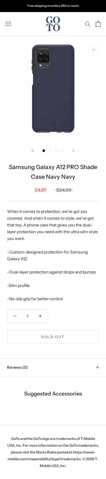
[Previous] (33, 150)
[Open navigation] (8, 23)
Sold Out (52, 337)
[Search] (87, 23)
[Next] (73, 150)
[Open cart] (98, 24)
